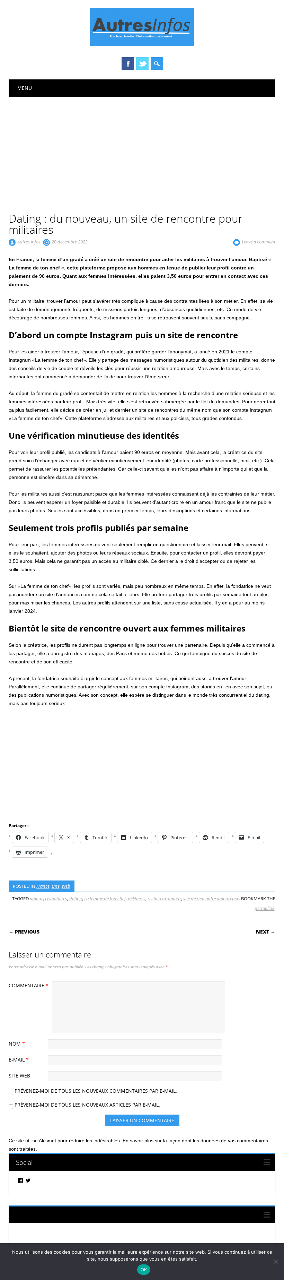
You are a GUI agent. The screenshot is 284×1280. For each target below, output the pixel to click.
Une (56, 886)
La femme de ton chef (105, 898)
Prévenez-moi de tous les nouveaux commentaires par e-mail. (96, 1091)
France (43, 886)
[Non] (275, 1261)
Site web (19, 1075)
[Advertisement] (142, 148)
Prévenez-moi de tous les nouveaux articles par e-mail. (87, 1104)
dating (75, 898)
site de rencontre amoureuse (211, 898)
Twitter (142, 63)
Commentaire (28, 985)
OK (144, 1269)
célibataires (56, 898)
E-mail (19, 1059)
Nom (17, 1043)
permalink (264, 908)
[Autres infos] (142, 44)
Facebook (128, 63)
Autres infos (29, 242)
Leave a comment (258, 242)
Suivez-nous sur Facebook (54, 1214)
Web (66, 886)
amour (36, 898)
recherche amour (164, 898)
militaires (136, 898)
